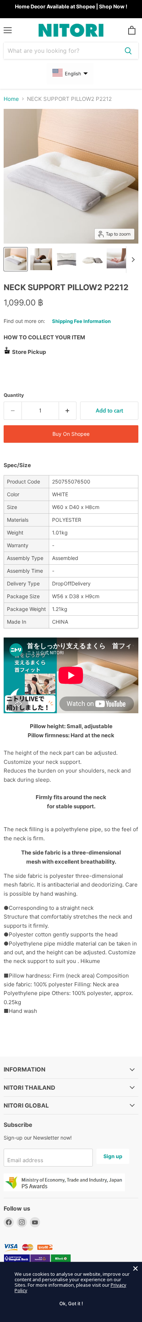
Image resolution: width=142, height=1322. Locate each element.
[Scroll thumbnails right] (132, 259)
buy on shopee (71, 434)
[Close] (135, 1268)
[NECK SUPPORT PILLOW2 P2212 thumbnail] (15, 259)
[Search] (128, 51)
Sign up (112, 1156)
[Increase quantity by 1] (68, 411)
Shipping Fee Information (81, 321)
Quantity (14, 395)
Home (11, 99)
